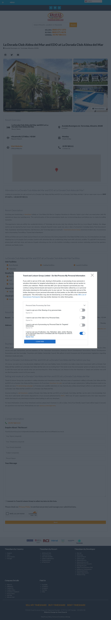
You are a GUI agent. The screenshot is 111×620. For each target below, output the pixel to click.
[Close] (93, 276)
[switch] (82, 310)
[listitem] (55, 305)
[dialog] (55, 310)
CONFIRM (40, 341)
